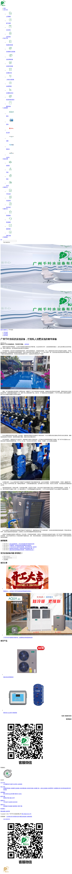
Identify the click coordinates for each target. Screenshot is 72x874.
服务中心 (5, 208)
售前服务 (5, 806)
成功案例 (5, 107)
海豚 (13, 793)
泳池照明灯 (50, 788)
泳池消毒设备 (23, 788)
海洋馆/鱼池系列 (65, 788)
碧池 (7, 793)
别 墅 (13, 797)
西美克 (16, 793)
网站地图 (3, 811)
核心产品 (5, 38)
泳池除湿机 (29, 816)
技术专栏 (5, 335)
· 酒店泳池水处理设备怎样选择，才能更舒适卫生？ (21, 549)
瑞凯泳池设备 (22, 816)
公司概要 (5, 784)
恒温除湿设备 (6, 788)
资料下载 (20, 806)
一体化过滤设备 (44, 788)
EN (1, 239)
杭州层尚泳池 (15, 816)
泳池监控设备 (30, 788)
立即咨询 (26, 344)
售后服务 (10, 806)
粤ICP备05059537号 (26, 814)
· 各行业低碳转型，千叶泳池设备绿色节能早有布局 (21, 543)
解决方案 (5, 158)
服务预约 (15, 806)
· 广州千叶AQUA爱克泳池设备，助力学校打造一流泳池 (22, 546)
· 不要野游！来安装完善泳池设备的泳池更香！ (20, 545)
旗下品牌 (10, 784)
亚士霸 (10, 793)
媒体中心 (5, 187)
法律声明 (7, 811)
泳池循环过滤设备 (14, 788)
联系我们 (5, 237)
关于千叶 (5, 9)
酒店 (11, 797)
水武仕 (20, 793)
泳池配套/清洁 (57, 788)
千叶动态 (5, 332)
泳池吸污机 (36, 788)
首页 (4, 8)
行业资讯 (5, 333)
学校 (8, 797)
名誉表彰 (20, 784)
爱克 (4, 793)
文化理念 (15, 784)
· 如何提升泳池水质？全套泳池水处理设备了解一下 (21, 548)
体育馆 (5, 797)
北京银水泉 (9, 816)
